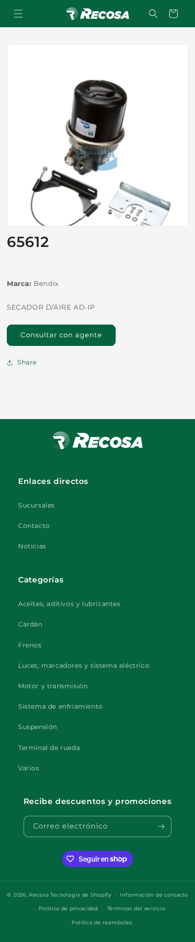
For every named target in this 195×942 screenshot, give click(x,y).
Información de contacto (154, 895)
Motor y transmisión (53, 686)
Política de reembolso (102, 922)
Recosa (39, 894)
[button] (18, 14)
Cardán (30, 624)
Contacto (34, 526)
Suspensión (37, 727)
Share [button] (27, 362)
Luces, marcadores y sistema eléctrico (83, 665)
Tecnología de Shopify (81, 894)
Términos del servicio (136, 908)
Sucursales (36, 505)
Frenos (30, 645)
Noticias (32, 546)
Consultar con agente (61, 334)
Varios (28, 768)
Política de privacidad (68, 908)
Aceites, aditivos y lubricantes (69, 604)
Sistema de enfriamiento (60, 706)
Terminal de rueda (49, 748)
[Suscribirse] (161, 826)
